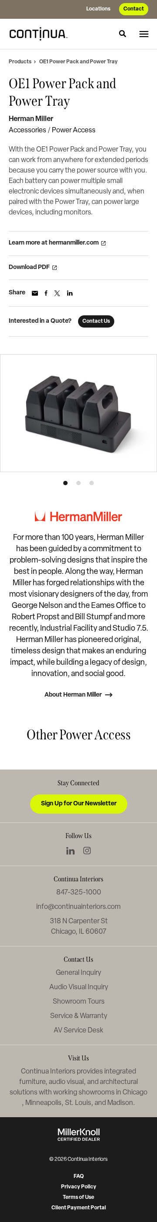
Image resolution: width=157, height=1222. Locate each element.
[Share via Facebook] (46, 293)
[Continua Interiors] (41, 33)
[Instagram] (87, 850)
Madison (120, 1103)
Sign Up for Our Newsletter (78, 804)
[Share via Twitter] (57, 293)
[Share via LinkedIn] (70, 293)
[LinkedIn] (70, 851)
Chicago (135, 1092)
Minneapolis (43, 1103)
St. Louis (78, 1103)
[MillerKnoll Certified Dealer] (79, 1134)
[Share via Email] (35, 293)
